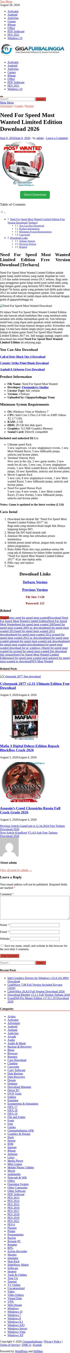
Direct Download (35, 194)
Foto (10, 1123)
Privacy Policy (52, 1341)
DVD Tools (14, 1093)
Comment (7, 894)
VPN (10, 1301)
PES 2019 (13, 1217)
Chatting (12, 1063)
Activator (12, 11)
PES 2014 (13, 1201)
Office (11, 28)
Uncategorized (16, 1288)
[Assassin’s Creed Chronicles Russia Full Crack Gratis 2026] (23, 801)
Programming (15, 1234)
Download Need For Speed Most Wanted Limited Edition (34, 619)
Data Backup (15, 1073)
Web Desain (14, 1305)
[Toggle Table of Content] (3, 212)
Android (12, 14)
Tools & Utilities (17, 1274)
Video (11, 1291)
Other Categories (17, 1187)
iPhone (11, 24)
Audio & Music (16, 1043)
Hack (10, 1137)
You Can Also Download (31, 225)
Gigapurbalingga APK (20, 1130)
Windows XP (15, 1335)
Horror (11, 1140)
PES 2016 (13, 1207)
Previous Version (27, 244)
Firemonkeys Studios (35, 387)
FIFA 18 (12, 1110)
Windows (13, 1308)
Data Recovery (16, 1076)
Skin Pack (13, 1261)
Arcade (11, 1036)
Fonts (10, 1120)
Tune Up (12, 1278)
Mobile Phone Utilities (20, 1167)
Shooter (12, 1254)
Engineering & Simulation (22, 1103)
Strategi (11, 1271)
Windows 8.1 (15, 1321)
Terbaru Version (27, 241)
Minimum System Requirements (35, 231)
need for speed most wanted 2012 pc (33, 634)
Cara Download (16, 1060)
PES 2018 (13, 1214)
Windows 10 (14, 38)
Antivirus (12, 18)
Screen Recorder (17, 1251)
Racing (29, 106)
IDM (10, 1144)
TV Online (13, 1284)
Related (23, 247)
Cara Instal (24, 234)
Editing (11, 1097)
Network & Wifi (17, 1177)
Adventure (6, 106)
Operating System (18, 1184)
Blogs (10, 1050)
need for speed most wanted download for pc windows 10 (31, 646)
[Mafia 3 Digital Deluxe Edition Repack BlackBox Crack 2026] (23, 738)
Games (11, 21)
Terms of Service (10, 1344)
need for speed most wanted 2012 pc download (32, 636)
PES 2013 (13, 1197)
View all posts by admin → (16, 870)
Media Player (15, 1160)
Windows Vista (16, 1331)
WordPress (21, 1351)
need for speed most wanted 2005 (35, 624)
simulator (12, 1258)
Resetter (12, 1244)
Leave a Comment (57, 138)
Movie (11, 1170)
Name (4, 924)
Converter (13, 1066)
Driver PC (13, 1090)
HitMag (38, 1351)
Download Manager (19, 1086)
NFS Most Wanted (42, 661)
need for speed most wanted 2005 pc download (32, 626)
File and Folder (16, 1117)
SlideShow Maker (18, 1264)
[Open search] (1, 96)
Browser (12, 1053)
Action (11, 1016)
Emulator (12, 1100)
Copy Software (16, 1070)
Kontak (37, 1344)
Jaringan (12, 1154)
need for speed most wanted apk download (39, 641)
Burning (12, 1056)
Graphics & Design (18, 1133)
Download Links (19, 237)
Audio (11, 1040)
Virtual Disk (14, 1298)
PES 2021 (13, 34)
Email (4, 931)
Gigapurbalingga (32, 1341)
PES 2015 (13, 1204)
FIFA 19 (12, 1113)
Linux (11, 1157)
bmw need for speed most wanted (28, 617)
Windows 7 (14, 1315)
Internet (11, 1147)
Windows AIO (16, 1325)
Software (12, 1268)
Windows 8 (14, 1318)
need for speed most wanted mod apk (30, 658)
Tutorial (12, 1281)
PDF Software (15, 31)
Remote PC (14, 1241)
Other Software (16, 1190)
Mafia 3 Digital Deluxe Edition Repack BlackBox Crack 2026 (29, 748)
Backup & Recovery (19, 1046)
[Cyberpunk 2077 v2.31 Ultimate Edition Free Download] (20, 676)
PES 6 (11, 1224)
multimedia (14, 1174)
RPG (10, 1248)
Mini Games (14, 1164)
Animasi (12, 1029)
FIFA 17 (12, 1107)
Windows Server (17, 1328)
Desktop (12, 1083)
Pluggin (12, 1227)
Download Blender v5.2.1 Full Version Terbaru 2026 (38, 994)
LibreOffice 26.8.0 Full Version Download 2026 (36, 991)
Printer (11, 1231)
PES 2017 (13, 1211)
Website (4, 938)
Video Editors (15, 1295)
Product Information (29, 228)
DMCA (26, 1344)
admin (40, 138)
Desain (11, 1080)
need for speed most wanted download (35, 643)
